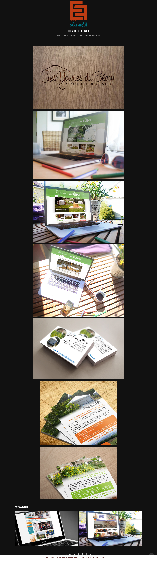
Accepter (101, 558)
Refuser (107, 558)
